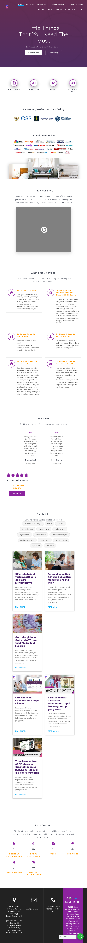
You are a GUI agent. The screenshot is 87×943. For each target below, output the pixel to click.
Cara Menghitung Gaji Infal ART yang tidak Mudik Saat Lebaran (26, 641)
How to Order (33, 53)
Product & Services (27, 540)
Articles (30, 4)
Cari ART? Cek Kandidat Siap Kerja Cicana (27, 700)
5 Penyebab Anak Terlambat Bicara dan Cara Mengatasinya (25, 578)
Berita (49, 524)
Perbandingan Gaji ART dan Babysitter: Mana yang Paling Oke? (59, 578)
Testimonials (57, 4)
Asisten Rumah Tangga (32, 524)
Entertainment (41, 535)
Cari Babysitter (27, 529)
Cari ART (61, 524)
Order (59, 10)
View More (17, 494)
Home (21, 4)
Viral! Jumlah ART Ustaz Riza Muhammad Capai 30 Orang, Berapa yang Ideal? (59, 703)
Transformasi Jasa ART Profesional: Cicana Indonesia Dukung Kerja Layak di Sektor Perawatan (27, 767)
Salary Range (54, 53)
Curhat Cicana (60, 529)
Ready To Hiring (46, 10)
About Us (41, 4)
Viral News (50, 546)
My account (71, 10)
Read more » (21, 607)
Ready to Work (76, 4)
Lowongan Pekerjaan (60, 535)
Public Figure (44, 540)
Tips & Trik (36, 546)
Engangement (24, 535)
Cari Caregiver (44, 529)
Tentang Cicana (61, 540)
